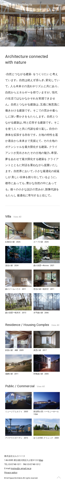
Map (41, 460)
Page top (58, 477)
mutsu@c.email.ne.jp (21, 468)
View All (17, 217)
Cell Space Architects (17, 4)
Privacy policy (10, 472)
